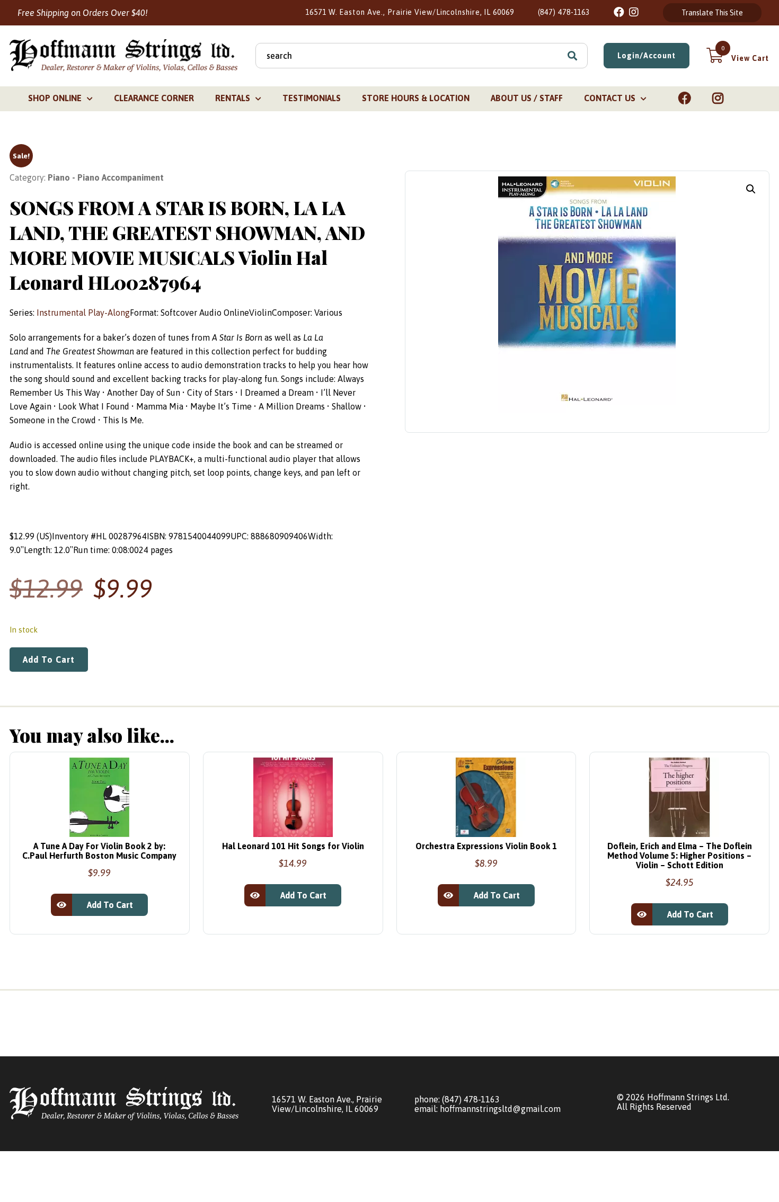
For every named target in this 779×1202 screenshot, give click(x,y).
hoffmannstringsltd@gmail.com (500, 1109)
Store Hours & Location (416, 98)
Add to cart (49, 659)
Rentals (232, 98)
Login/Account (646, 55)
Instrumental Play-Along (83, 312)
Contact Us (609, 98)
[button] (750, 189)
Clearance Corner (154, 98)
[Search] (572, 55)
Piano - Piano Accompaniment (106, 177)
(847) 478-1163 (564, 12)
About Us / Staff (527, 98)
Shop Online (55, 98)
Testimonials (311, 98)
